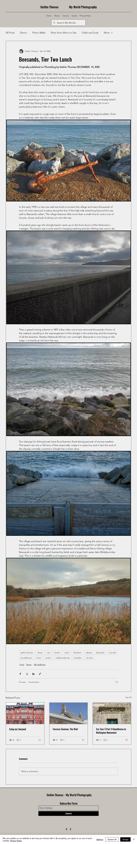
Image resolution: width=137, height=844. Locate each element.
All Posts (10, 32)
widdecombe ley (63, 658)
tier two (89, 658)
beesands (100, 652)
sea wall (112, 652)
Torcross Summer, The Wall (65, 729)
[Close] (133, 839)
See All (128, 697)
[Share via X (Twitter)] (27, 674)
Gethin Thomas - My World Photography (69, 795)
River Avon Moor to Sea (63, 32)
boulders (78, 658)
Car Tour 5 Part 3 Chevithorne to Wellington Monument (111, 730)
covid (66, 652)
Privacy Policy (16, 840)
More (107, 32)
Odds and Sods (90, 32)
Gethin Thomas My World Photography (68, 6)
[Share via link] (40, 674)
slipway (89, 652)
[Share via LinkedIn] (33, 674)
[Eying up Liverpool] (25, 713)
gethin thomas (27, 652)
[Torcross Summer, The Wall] (69, 713)
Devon (23, 32)
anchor (48, 658)
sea (48, 652)
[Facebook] (66, 829)
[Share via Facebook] (20, 674)
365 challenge (39, 664)
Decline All (112, 839)
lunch (38, 658)
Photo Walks (39, 32)
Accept (125, 839)
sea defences (26, 658)
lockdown (77, 652)
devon (40, 652)
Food (22, 664)
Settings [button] (99, 839)
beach (57, 652)
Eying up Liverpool (17, 729)
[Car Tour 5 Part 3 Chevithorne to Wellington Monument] (112, 713)
